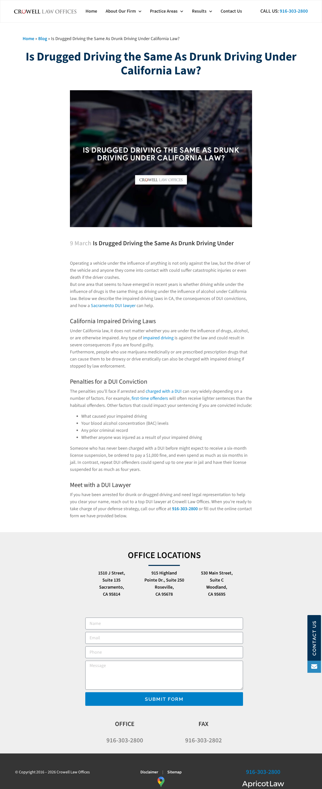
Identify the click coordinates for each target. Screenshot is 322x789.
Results (199, 11)
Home (91, 11)
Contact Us (231, 11)
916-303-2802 (203, 740)
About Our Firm (121, 11)
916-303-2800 (294, 11)
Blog (42, 39)
